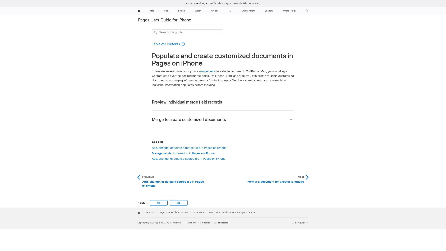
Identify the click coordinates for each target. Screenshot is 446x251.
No (178, 203)
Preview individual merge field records (187, 102)
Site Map (206, 223)
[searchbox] (187, 32)
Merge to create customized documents (189, 119)
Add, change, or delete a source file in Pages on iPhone (188, 158)
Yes (158, 203)
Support (150, 212)
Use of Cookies (221, 223)
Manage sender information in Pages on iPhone (183, 153)
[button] (307, 11)
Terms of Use (193, 223)
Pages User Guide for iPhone (164, 19)
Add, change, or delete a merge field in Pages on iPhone (189, 148)
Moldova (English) (300, 223)
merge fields (207, 71)
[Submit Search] (155, 32)
